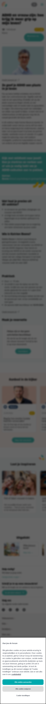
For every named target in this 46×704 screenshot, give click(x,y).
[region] (23, 670)
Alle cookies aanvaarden (23, 682)
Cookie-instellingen (23, 695)
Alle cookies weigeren (23, 689)
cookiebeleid (16, 674)
